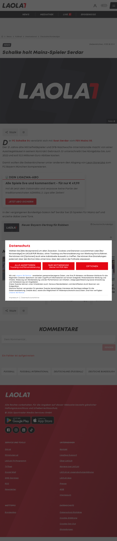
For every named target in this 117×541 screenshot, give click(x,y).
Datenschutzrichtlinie (30, 297)
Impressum (14, 297)
